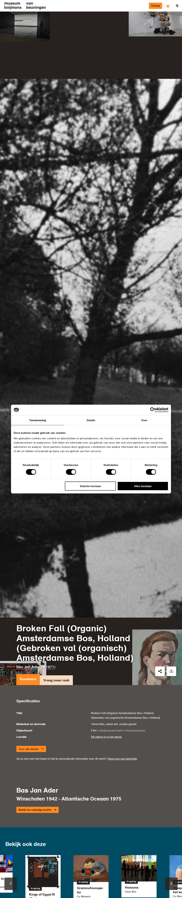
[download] (171, 671)
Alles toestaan (143, 486)
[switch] (71, 472)
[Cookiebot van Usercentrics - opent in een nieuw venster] (152, 410)
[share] (160, 671)
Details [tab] (91, 420)
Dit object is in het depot (106, 737)
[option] (139, 876)
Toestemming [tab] (37, 420)
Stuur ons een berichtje (122, 759)
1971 (50, 667)
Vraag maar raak (56, 680)
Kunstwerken (15, 20)
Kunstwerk (28, 679)
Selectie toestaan (90, 486)
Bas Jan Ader (27, 667)
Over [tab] (144, 420)
